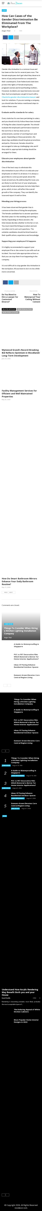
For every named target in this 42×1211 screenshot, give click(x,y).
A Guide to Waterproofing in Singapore (26, 645)
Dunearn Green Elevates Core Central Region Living (27, 676)
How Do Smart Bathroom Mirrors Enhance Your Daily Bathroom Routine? (19, 581)
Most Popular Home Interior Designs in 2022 (26, 1021)
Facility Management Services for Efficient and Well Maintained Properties (19, 393)
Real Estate (15, 808)
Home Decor (8, 624)
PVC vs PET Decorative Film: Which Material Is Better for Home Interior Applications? (26, 656)
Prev (5, 592)
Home (4, 10)
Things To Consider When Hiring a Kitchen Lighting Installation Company (25, 701)
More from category (10, 312)
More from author (25, 309)
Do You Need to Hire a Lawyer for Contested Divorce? (10, 298)
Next (11, 592)
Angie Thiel (6, 31)
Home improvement (18, 775)
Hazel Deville (6, 998)
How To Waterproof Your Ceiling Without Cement (32, 298)
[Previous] (5, 685)
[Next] (9, 685)
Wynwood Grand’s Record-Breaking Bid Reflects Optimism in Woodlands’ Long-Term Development (21, 353)
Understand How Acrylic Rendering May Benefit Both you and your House (20, 992)
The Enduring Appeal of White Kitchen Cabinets (27, 1010)
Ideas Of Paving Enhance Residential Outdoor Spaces (26, 666)
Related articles (9, 309)
